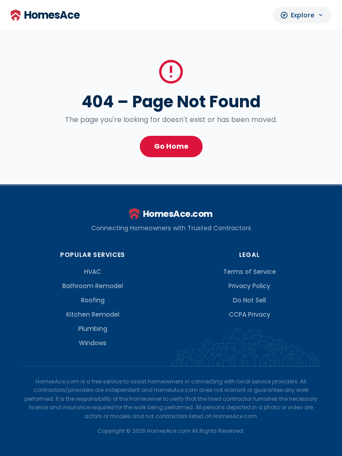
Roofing (93, 300)
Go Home (171, 146)
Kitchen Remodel (92, 314)
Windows (92, 342)
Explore (302, 15)
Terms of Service (249, 271)
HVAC (92, 271)
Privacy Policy (249, 285)
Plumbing (92, 328)
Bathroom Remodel (92, 285)
